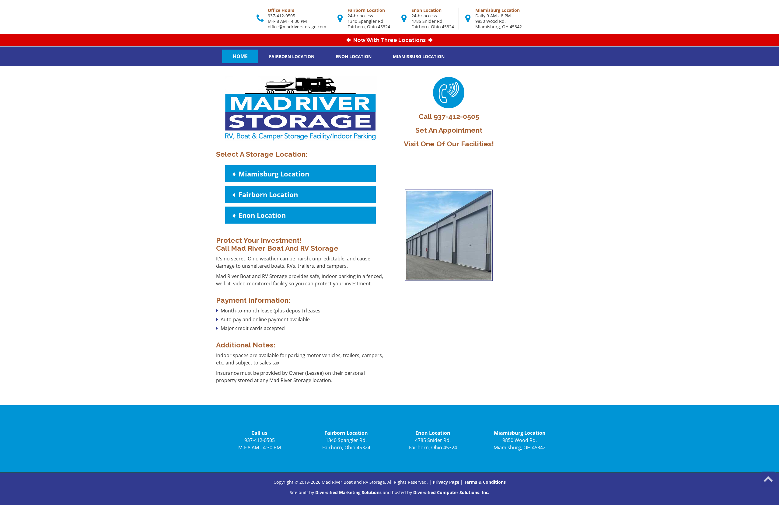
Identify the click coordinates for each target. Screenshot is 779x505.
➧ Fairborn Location (264, 194)
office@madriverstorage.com (297, 27)
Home (240, 56)
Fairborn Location (291, 56)
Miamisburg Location (419, 56)
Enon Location (354, 56)
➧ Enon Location (258, 215)
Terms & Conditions (485, 482)
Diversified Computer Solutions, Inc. (451, 492)
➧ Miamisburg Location (270, 173)
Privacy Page (446, 482)
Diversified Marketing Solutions (348, 492)
